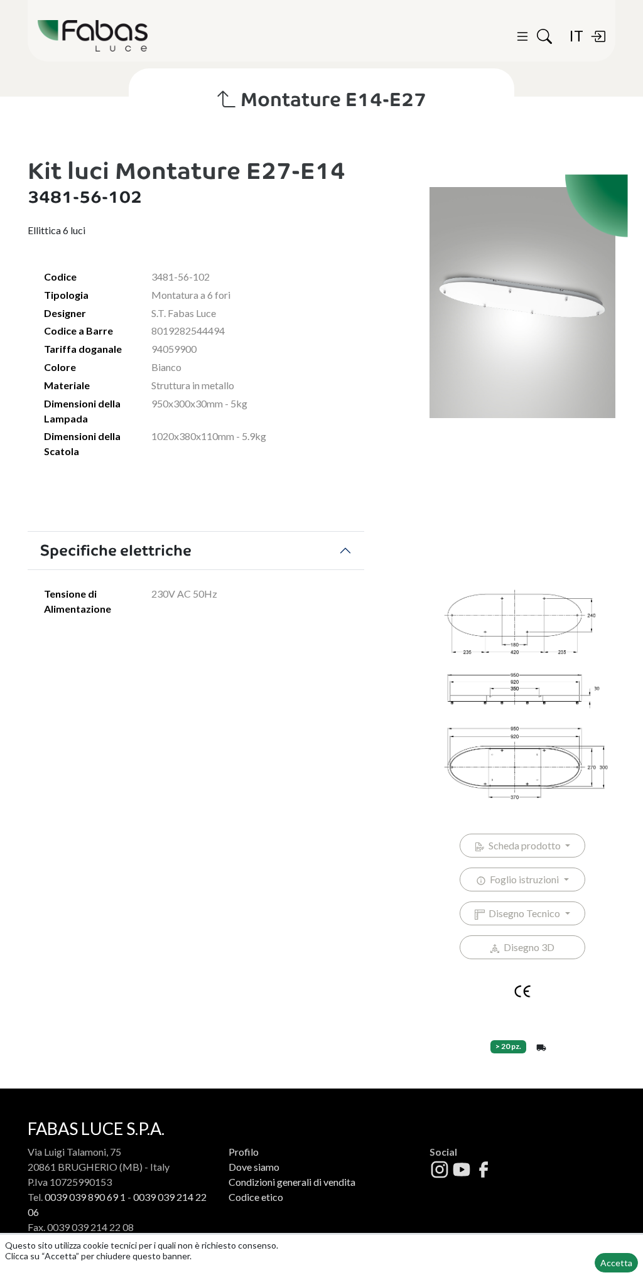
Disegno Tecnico (523, 913)
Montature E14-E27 (331, 99)
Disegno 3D (527, 947)
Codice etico (256, 1197)
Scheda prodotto (524, 845)
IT (576, 35)
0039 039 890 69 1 (85, 1197)
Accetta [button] (616, 1262)
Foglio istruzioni (523, 879)
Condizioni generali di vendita (292, 1182)
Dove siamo (254, 1167)
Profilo (244, 1152)
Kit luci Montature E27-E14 (186, 171)
